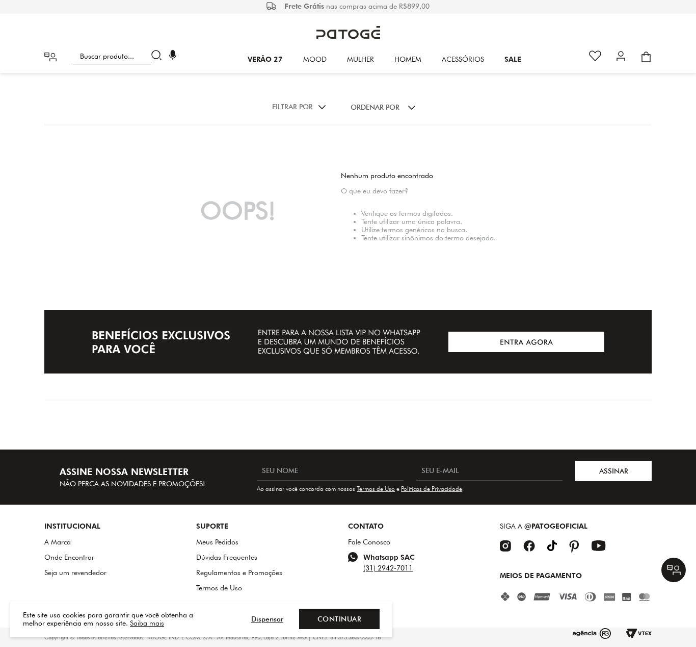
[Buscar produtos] (158, 56)
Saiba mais (147, 623)
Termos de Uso (376, 488)
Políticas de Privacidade (431, 488)
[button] (172, 56)
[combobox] (119, 56)
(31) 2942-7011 (388, 568)
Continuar (339, 619)
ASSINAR (613, 471)
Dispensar (267, 619)
